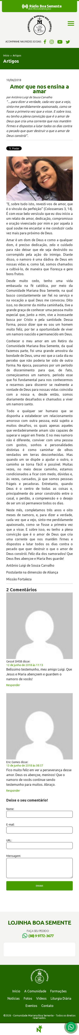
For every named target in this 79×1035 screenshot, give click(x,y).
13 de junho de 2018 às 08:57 (24, 765)
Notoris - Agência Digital (39, 1029)
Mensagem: (13, 856)
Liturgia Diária (61, 998)
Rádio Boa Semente (45, 6)
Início (6, 55)
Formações (58, 991)
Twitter (67, 41)
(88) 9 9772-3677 (40, 936)
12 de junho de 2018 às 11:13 (24, 665)
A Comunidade (35, 991)
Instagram (51, 41)
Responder (13, 685)
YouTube (59, 41)
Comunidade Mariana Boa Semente (39, 25)
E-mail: (10, 824)
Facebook (44, 41)
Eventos (31, 1006)
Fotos (28, 998)
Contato (47, 1006)
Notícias (13, 998)
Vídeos (41, 998)
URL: (9, 840)
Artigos (17, 55)
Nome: (10, 809)
